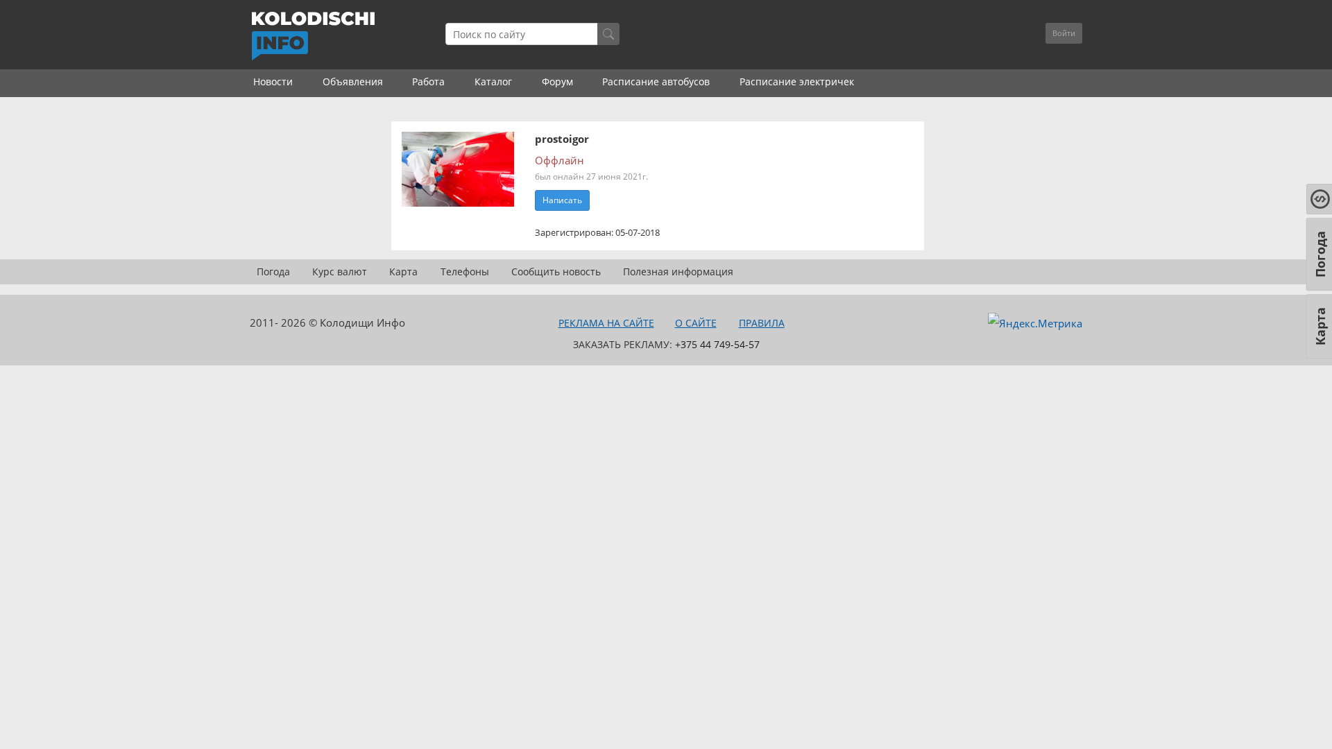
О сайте (696, 322)
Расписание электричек (797, 81)
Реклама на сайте (606, 322)
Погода (273, 271)
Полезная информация (678, 271)
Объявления (353, 81)
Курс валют (339, 271)
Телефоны (465, 271)
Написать (562, 200)
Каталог (493, 81)
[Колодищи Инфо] (313, 36)
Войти (1063, 33)
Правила (762, 322)
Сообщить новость (556, 271)
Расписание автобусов (656, 81)
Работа (428, 81)
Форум (557, 81)
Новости (273, 81)
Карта (403, 271)
